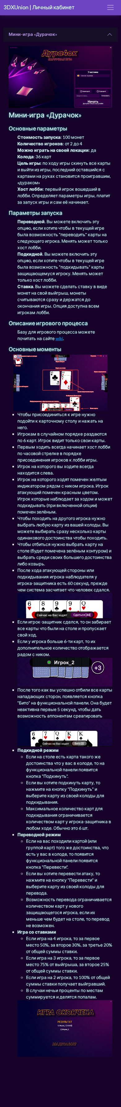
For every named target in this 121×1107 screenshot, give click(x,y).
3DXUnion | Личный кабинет (38, 7)
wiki (59, 338)
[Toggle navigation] (110, 7)
